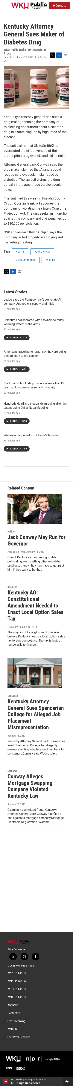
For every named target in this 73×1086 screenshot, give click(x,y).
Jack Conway (42, 251)
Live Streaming (16, 1021)
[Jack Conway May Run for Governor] (34, 509)
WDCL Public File (17, 989)
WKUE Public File (17, 997)
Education (12, 695)
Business (12, 587)
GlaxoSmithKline (26, 259)
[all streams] (68, 1081)
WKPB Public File (17, 981)
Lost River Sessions (18, 1037)
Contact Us (13, 1013)
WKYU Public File (17, 973)
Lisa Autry (12, 626)
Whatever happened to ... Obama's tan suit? (31, 435)
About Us (12, 1005)
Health (20, 251)
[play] (5, 1081)
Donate (61, 5)
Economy (12, 770)
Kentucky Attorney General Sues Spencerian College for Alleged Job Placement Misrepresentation (35, 714)
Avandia (50, 259)
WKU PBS (13, 1029)
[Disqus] (36, 882)
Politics (11, 531)
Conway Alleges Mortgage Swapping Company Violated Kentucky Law (29, 786)
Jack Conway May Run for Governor (36, 540)
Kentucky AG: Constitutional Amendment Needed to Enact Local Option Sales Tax (35, 605)
